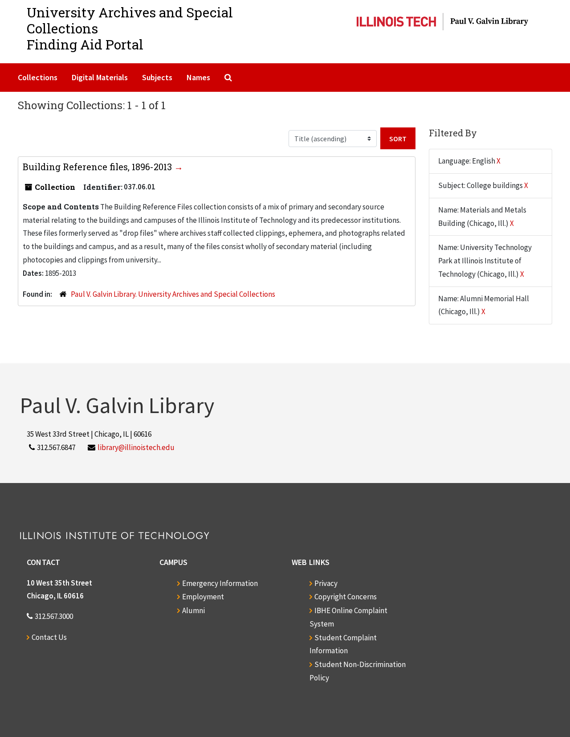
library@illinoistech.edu (136, 447)
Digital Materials (100, 77)
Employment (203, 597)
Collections (37, 77)
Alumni (193, 610)
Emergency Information (220, 583)
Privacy (326, 583)
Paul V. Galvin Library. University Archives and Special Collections (173, 294)
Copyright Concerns (345, 597)
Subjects (157, 77)
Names (198, 77)
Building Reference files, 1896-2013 (98, 166)
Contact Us (49, 637)
